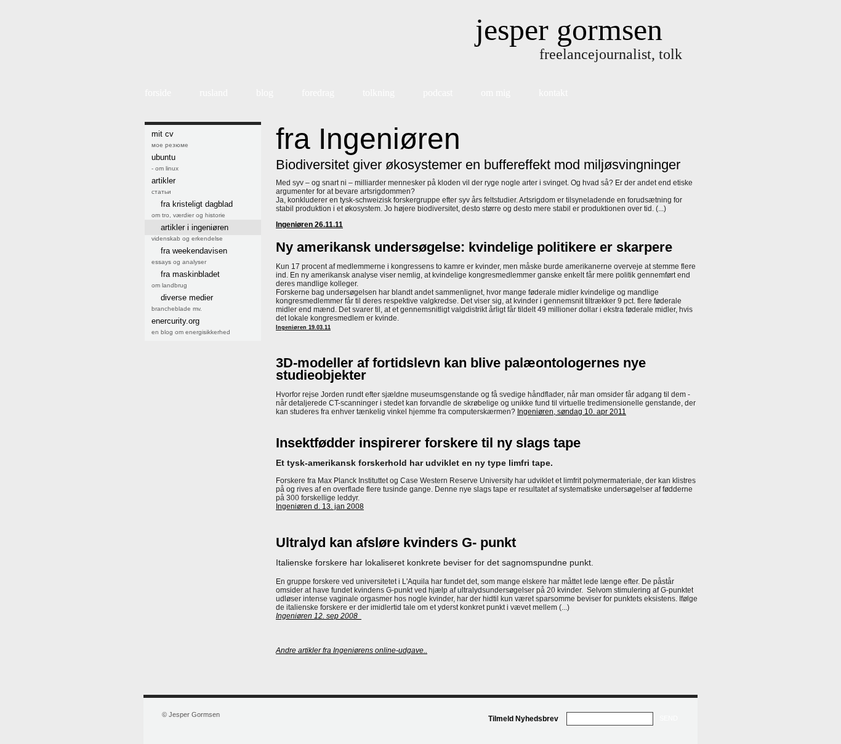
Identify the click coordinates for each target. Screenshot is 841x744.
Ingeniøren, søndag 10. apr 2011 (571, 411)
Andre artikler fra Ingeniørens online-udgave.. (351, 650)
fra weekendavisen (194, 250)
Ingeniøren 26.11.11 (309, 224)
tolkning (379, 92)
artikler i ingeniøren (194, 227)
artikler (163, 180)
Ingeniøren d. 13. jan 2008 (320, 506)
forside (158, 92)
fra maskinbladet (190, 274)
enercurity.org (175, 321)
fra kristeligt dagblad (197, 204)
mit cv (162, 133)
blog (264, 92)
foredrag (318, 92)
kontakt (553, 92)
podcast (438, 92)
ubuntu (163, 157)
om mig (495, 92)
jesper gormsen (568, 29)
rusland (213, 92)
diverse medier (187, 297)
